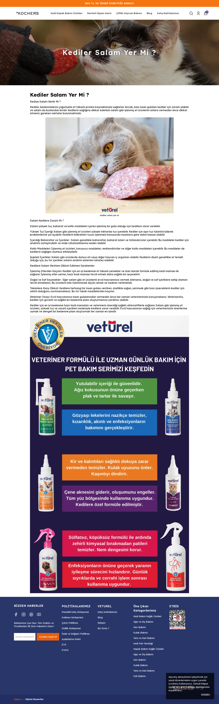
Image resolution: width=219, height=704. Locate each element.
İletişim (101, 622)
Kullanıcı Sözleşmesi (72, 617)
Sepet (17, 699)
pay (23, 699)
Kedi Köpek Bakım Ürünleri (66, 13)
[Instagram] (23, 614)
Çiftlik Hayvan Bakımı (129, 13)
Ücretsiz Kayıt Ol (48, 636)
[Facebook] (16, 614)
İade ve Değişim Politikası (76, 633)
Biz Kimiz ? (103, 628)
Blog (149, 13)
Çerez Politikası (70, 622)
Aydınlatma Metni (71, 639)
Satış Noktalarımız (168, 13)
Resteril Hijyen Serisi (99, 13)
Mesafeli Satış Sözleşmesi (75, 612)
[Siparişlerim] (198, 13)
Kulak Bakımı (140, 632)
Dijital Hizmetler (34, 699)
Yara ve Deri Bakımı (144, 638)
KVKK (65, 650)
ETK (64, 644)
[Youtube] (39, 614)
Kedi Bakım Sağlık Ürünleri (147, 616)
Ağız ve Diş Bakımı (143, 621)
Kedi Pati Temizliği (143, 643)
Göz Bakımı (139, 627)
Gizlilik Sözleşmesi (71, 628)
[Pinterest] (31, 614)
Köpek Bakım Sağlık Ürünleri (148, 649)
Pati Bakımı (139, 676)
